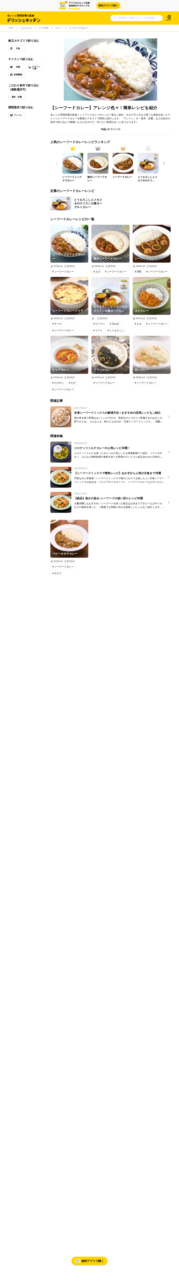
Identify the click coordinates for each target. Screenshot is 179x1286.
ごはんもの (26, 28)
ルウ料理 (43, 28)
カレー (58, 28)
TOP (10, 28)
